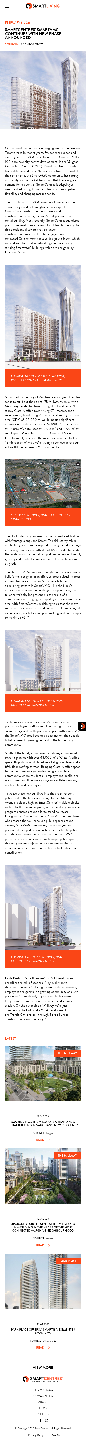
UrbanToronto (30, 44)
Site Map (57, 1435)
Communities (43, 1396)
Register (43, 1414)
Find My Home (43, 1390)
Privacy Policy (36, 1435)
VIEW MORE (43, 1367)
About (43, 1402)
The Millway (67, 1053)
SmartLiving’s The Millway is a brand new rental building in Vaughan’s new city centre (43, 1123)
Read (40, 1140)
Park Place (68, 1261)
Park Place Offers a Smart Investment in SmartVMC (43, 1331)
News (43, 1408)
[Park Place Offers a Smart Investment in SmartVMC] (43, 1281)
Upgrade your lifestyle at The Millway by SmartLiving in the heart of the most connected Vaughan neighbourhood (43, 1227)
